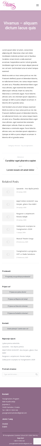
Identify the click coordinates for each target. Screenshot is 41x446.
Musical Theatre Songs (24, 238)
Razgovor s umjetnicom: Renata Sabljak (25, 215)
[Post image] (8, 192)
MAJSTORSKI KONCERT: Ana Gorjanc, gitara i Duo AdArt (27, 202)
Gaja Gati (20, 438)
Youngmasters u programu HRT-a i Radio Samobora (26, 252)
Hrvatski (5, 424)
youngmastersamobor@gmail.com (14, 413)
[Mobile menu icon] (37, 5)
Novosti (17, 146)
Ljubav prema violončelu (10, 343)
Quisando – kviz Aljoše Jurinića (27, 188)
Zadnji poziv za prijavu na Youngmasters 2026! (25, 227)
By (27, 146)
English (4, 426)
